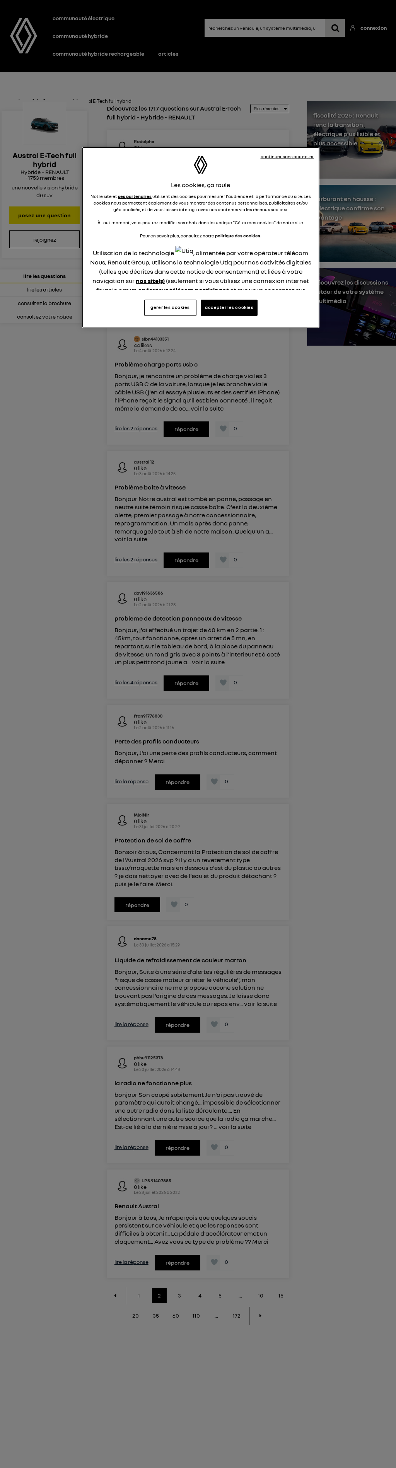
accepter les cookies (229, 307)
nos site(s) (150, 281)
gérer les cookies (170, 307)
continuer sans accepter (287, 156)
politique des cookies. (238, 236)
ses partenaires (135, 196)
